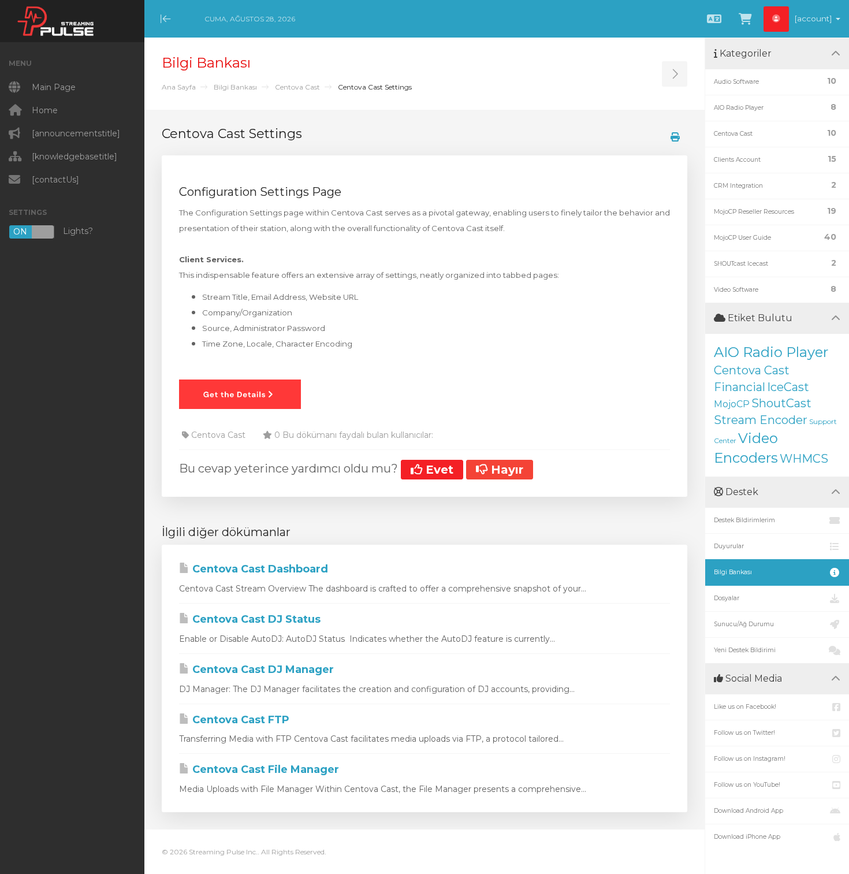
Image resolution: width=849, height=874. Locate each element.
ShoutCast (781, 403)
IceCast (788, 387)
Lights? (53, 231)
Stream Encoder (760, 420)
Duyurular (729, 546)
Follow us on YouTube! (747, 785)
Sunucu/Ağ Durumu (744, 624)
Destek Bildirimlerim (744, 520)
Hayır (505, 470)
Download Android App (748, 811)
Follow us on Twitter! (744, 733)
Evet (437, 470)
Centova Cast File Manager (264, 769)
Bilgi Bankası (235, 87)
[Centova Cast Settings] (240, 393)
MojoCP (732, 404)
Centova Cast (297, 87)
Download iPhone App (747, 836)
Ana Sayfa (179, 87)
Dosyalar (726, 598)
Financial (739, 387)
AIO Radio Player (771, 352)
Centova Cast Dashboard (258, 569)
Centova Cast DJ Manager (261, 669)
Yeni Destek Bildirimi (745, 650)
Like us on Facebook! (745, 707)
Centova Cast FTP (239, 719)
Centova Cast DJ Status (255, 619)
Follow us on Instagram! (749, 759)
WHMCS (804, 459)
